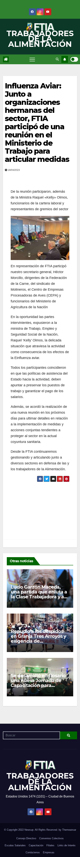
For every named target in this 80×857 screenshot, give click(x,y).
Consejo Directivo (26, 838)
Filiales (50, 845)
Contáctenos (33, 852)
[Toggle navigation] (32, 59)
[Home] (6, 59)
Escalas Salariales (15, 845)
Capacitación (36, 845)
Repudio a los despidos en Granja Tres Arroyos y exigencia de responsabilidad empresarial (38, 641)
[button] (57, 59)
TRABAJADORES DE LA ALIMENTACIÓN (40, 39)
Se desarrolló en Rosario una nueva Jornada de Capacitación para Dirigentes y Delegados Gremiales (38, 685)
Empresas (48, 852)
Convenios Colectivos (51, 838)
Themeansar (69, 829)
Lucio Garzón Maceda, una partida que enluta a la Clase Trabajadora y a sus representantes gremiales (39, 596)
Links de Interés (66, 845)
